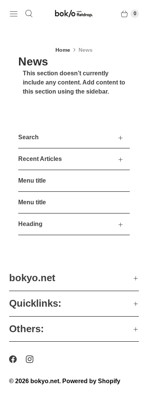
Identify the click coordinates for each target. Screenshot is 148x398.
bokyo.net (44, 381)
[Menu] (13, 14)
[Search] (28, 14)
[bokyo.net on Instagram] (34, 359)
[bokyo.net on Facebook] (17, 359)
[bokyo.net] (74, 13)
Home (62, 50)
